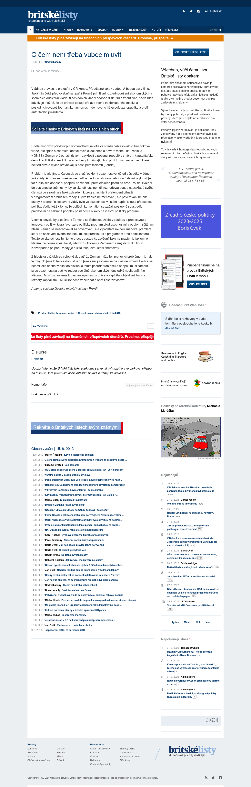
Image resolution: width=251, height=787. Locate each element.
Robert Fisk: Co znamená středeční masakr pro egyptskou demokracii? (85, 485)
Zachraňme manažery (74, 615)
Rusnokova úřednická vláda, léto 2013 (99, 313)
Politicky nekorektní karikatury (190, 408)
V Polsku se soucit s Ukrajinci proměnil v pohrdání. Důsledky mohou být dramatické (190, 491)
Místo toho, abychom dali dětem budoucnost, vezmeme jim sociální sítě (192, 556)
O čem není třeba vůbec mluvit (80, 585)
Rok (198, 622)
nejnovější (132, 385)
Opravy (94, 756)
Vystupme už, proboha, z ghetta (74, 625)
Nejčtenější (169, 474)
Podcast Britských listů (186, 305)
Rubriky (118, 29)
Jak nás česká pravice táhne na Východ (81, 545)
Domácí (61, 748)
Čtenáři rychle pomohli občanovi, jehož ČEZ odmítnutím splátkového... (84, 565)
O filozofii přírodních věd (72, 550)
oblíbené (148, 385)
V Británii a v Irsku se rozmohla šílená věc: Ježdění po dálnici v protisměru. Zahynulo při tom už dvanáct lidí (192, 541)
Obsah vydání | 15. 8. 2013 (52, 448)
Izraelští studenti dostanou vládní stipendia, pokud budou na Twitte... (82, 525)
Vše (208, 622)
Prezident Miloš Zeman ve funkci (56, 313)
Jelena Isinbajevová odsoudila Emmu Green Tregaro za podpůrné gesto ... (86, 459)
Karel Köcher (52, 535)
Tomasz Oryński (190, 647)
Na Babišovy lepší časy (74, 555)
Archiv (68, 29)
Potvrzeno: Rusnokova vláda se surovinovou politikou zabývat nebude (84, 595)
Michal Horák (52, 600)
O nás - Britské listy (100, 748)
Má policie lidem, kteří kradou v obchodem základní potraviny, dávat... (83, 605)
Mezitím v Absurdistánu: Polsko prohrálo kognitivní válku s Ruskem (189, 653)
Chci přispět (198, 284)
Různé (60, 760)
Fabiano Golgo (189, 563)
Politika (61, 752)
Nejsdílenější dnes (174, 639)
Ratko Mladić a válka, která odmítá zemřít (193, 567)
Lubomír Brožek (54, 465)
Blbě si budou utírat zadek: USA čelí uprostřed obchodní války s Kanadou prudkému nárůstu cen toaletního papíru (192, 592)
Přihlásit (215, 11)
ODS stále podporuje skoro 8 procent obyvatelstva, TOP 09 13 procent (84, 469)
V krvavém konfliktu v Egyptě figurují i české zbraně (74, 490)
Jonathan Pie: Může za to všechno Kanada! (191, 578)
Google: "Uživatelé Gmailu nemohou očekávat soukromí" (77, 510)
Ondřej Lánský (53, 62)
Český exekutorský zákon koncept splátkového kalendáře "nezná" (82, 575)
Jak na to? (172, 328)
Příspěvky (171, 29)
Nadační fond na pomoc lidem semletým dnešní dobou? (88, 570)
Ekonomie (32, 752)
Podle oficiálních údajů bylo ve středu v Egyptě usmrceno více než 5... (83, 479)
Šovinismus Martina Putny (76, 590)
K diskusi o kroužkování (73, 500)
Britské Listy (192, 751)
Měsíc (187, 622)
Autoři (156, 29)
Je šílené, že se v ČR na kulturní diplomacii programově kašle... (80, 620)
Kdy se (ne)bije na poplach (79, 454)
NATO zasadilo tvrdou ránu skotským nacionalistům (74, 530)
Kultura (31, 756)
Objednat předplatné (190, 52)
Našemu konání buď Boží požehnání (84, 540)
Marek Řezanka (54, 454)
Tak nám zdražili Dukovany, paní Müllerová (190, 607)
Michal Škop (52, 500)
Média (60, 756)
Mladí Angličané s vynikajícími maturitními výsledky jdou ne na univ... (83, 520)
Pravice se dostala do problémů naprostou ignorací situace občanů (98, 600)
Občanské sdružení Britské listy (65, 777)
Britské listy (54, 17)
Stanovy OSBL (127, 748)
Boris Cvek (51, 545)
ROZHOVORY (84, 29)
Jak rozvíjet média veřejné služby (84, 560)
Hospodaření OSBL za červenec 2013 (64, 630)
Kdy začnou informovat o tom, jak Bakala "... (81, 494)
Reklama (95, 760)
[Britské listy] (77, 128)
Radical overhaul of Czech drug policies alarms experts (193, 682)
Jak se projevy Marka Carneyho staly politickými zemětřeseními (188, 527)
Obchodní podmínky (101, 764)
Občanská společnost (38, 760)
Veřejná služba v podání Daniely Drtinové (68, 475)
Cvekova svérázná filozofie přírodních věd (85, 535)
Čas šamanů (72, 465)
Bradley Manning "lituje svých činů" (65, 504)
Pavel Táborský (53, 540)
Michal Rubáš (52, 615)
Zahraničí (32, 748)
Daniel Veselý (52, 590)
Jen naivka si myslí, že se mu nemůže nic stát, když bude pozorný (81, 580)
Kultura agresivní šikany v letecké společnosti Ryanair (75, 610)
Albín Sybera (188, 676)
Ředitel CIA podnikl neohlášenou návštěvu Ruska (190, 514)
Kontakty (94, 752)
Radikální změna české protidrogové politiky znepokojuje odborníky (191, 695)
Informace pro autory (131, 756)
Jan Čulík (50, 570)
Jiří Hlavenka (188, 601)
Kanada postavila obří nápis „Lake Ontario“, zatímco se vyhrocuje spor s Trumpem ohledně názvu (193, 668)
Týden (175, 622)
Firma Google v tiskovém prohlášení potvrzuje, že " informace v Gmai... (84, 515)
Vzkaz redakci (127, 752)
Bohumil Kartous (54, 560)
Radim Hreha (52, 555)
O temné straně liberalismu (185, 503)
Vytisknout (42, 325)
